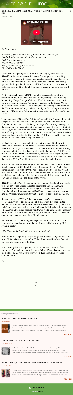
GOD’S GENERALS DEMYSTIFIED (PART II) (20, 318)
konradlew (40, 391)
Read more (67, 334)
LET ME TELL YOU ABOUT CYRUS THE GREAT (21, 340)
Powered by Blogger (37, 387)
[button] (70, 11)
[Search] (70, 4)
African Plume (27, 4)
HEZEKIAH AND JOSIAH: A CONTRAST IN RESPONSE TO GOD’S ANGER (32, 363)
